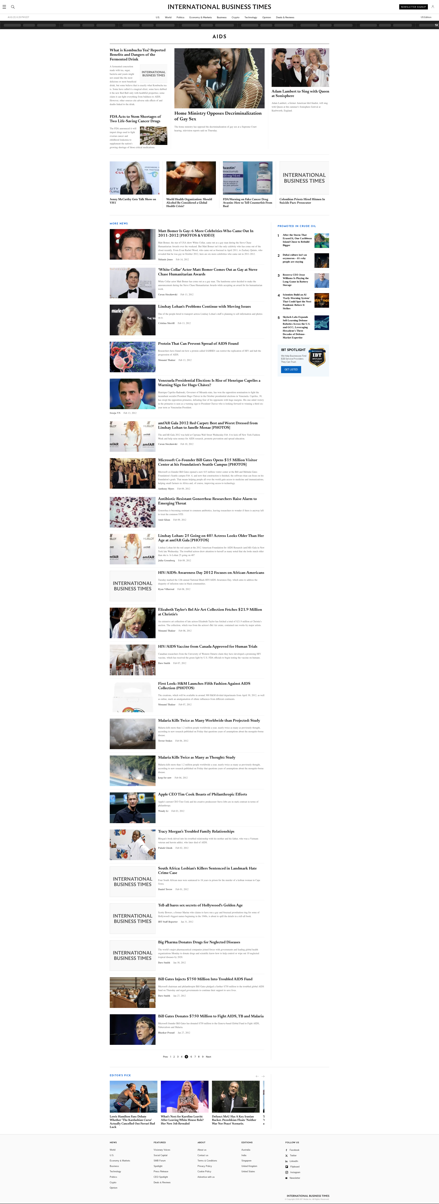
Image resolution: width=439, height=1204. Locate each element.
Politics (180, 17)
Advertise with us (206, 1177)
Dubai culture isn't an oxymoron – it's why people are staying (295, 258)
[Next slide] (263, 1076)
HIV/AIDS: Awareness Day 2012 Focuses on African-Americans (211, 573)
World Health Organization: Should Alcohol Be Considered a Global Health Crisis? (189, 203)
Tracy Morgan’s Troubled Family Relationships (196, 832)
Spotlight (158, 1166)
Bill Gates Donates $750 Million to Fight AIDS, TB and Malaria (211, 1016)
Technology (251, 17)
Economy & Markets (200, 17)
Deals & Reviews (285, 17)
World (168, 17)
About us (202, 1150)
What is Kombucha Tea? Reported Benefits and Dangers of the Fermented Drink (137, 55)
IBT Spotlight (293, 350)
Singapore (246, 1160)
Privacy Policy (205, 1166)
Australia (245, 1150)
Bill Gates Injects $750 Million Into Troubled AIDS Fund (205, 979)
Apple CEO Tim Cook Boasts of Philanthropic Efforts (202, 795)
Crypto (235, 17)
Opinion (266, 17)
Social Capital (160, 1155)
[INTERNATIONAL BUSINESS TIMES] (219, 7)
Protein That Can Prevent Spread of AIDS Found (198, 344)
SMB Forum (160, 1160)
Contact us (203, 1155)
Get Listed (291, 369)
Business (222, 17)
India (243, 1155)
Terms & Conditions (207, 1160)
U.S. (158, 17)
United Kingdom (249, 1166)
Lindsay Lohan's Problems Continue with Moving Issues (204, 307)
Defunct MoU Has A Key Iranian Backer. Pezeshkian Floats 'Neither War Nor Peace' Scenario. (234, 1120)
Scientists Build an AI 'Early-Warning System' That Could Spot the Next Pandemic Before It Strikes (297, 301)
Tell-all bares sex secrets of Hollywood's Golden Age (200, 905)
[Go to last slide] (257, 1076)
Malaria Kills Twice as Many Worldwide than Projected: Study (209, 721)
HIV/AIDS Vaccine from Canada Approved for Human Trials (207, 647)
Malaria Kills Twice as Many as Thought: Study (196, 758)
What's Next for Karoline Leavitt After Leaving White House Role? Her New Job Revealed (182, 1120)
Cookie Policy (204, 1171)
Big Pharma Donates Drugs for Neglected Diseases (199, 942)
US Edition (426, 17)
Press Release (161, 1171)
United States (248, 1171)
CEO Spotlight (161, 1177)
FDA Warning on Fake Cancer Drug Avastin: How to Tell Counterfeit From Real (247, 203)
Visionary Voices (162, 1150)
